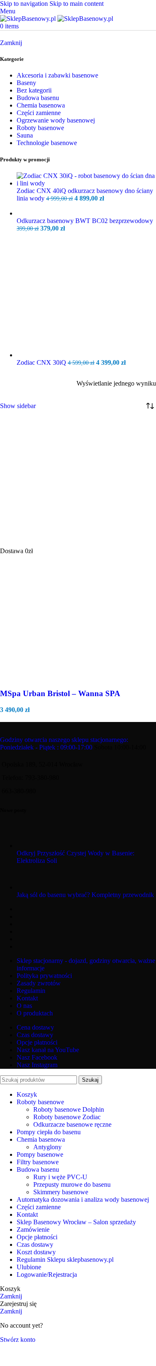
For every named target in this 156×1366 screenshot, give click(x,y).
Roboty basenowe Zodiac (67, 1116)
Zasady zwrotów (39, 983)
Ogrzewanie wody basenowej (56, 120)
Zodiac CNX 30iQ (42, 362)
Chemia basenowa (41, 105)
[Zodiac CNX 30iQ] (79, 354)
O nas (24, 1005)
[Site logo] (28, 18)
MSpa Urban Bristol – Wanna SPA (60, 693)
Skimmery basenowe (60, 1192)
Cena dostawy (35, 1027)
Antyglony (47, 1146)
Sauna (25, 135)
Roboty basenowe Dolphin (68, 1109)
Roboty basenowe (40, 127)
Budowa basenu (38, 97)
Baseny (26, 82)
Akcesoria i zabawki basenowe (57, 75)
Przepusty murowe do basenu (72, 1184)
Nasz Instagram (37, 1064)
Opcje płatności (37, 1042)
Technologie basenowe (47, 142)
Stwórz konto (17, 1339)
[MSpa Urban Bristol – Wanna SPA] (62, 543)
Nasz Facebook (37, 1057)
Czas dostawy (35, 1034)
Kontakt (27, 998)
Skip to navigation (25, 3)
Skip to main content (77, 3)
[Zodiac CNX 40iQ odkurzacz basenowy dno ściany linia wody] (86, 183)
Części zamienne (39, 112)
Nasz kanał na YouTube (48, 1049)
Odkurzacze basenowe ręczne (72, 1124)
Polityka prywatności (44, 975)
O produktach (35, 1013)
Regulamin (31, 990)
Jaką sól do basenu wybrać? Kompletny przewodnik (85, 894)
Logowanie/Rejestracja (47, 1274)
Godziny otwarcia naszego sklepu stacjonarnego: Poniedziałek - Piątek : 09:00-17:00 (64, 743)
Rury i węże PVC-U (60, 1177)
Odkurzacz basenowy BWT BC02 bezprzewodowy (85, 220)
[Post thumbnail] (32, 845)
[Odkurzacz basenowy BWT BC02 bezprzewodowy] (86, 213)
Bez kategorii (34, 90)
